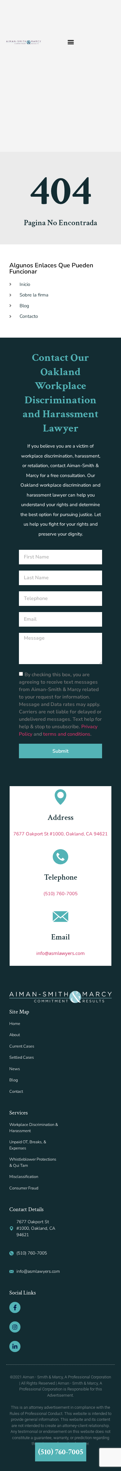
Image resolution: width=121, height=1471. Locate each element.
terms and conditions (66, 734)
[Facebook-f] (14, 1307)
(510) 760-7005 (60, 894)
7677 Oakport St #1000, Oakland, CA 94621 (60, 834)
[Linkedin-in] (14, 1346)
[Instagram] (14, 1327)
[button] (70, 42)
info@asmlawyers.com (60, 953)
